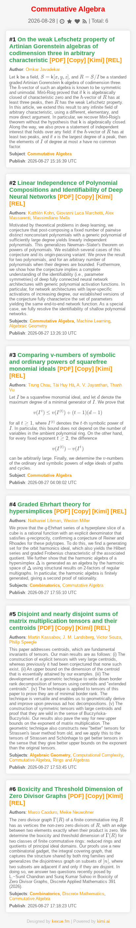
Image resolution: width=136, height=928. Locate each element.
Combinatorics (45, 585)
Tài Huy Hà (63, 385)
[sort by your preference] (77, 21)
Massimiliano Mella (51, 217)
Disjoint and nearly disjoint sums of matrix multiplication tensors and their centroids (63, 621)
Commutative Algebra (49, 153)
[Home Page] (24, 912)
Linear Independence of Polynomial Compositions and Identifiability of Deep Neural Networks (66, 190)
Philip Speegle (23, 642)
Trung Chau (39, 385)
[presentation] (18, 77)
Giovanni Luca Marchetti (79, 212)
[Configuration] (90, 912)
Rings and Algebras (71, 760)
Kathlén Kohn (41, 212)
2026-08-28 (41, 21)
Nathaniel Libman (44, 520)
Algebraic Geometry (28, 325)
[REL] (114, 60)
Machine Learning (93, 321)
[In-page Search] (46, 912)
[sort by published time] (62, 21)
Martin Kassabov (44, 637)
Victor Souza (108, 637)
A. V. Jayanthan (92, 385)
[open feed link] (84, 21)
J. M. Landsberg (78, 637)
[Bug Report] (111, 912)
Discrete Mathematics (83, 893)
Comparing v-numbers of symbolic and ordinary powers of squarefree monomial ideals (62, 362)
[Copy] (76, 60)
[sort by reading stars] (69, 21)
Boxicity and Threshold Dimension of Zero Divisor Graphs (65, 792)
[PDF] (57, 60)
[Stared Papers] (68, 912)
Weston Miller (77, 520)
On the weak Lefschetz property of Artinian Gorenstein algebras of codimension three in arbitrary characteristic (62, 49)
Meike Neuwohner (77, 812)
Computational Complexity (98, 755)
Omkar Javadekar (43, 69)
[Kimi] (95, 60)
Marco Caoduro (42, 812)
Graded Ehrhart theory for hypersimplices (49, 508)
